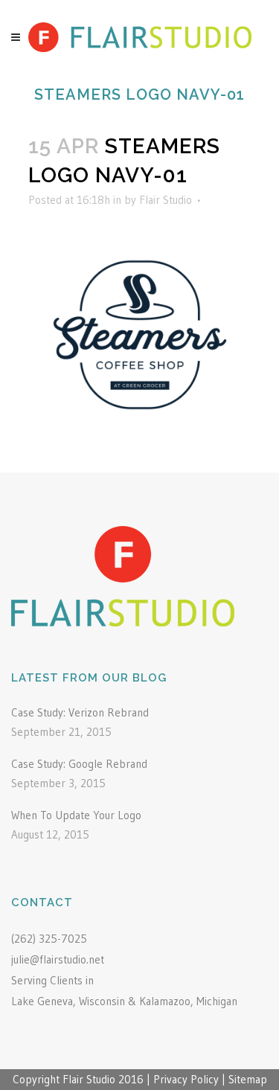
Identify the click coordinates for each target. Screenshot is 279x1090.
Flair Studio (165, 200)
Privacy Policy (186, 1079)
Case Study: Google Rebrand (79, 764)
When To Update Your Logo (76, 815)
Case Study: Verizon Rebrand (80, 712)
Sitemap (247, 1079)
